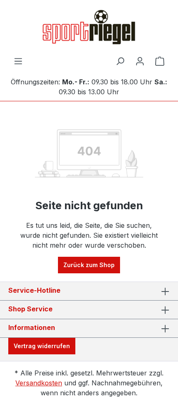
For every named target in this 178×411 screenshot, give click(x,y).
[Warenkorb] (160, 61)
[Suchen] (120, 61)
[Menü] (18, 61)
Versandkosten (38, 383)
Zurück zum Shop (89, 264)
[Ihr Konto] (140, 61)
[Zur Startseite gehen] (89, 28)
